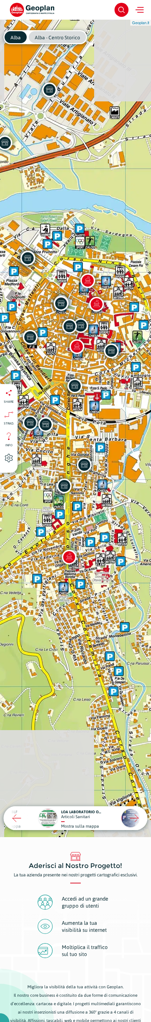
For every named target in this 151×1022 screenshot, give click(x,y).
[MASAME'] (61, 303)
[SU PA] (27, 258)
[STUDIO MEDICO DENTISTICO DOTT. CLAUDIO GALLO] (45, 424)
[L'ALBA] (30, 337)
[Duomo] (96, 304)
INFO (9, 445)
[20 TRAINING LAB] (64, 485)
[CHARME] (74, 385)
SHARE (9, 401)
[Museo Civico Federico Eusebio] (76, 346)
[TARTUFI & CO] (69, 326)
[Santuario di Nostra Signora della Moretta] (69, 557)
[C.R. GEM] (49, 89)
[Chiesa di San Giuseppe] (87, 280)
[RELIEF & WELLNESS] (111, 350)
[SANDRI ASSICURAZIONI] (30, 422)
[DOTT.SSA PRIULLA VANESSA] (84, 464)
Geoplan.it (140, 22)
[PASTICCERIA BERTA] (80, 325)
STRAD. (9, 423)
